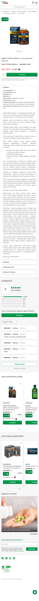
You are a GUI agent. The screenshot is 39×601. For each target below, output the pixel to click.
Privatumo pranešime (19, 550)
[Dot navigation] (19, 51)
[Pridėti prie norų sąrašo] (3, 75)
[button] (25, 64)
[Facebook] (3, 559)
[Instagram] (6, 559)
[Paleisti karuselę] (17, 51)
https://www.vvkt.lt (16, 572)
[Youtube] (10, 559)
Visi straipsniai (33, 534)
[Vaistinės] (33, 3)
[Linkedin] (14, 559)
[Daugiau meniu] (36, 3)
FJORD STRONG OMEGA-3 (10, 64)
